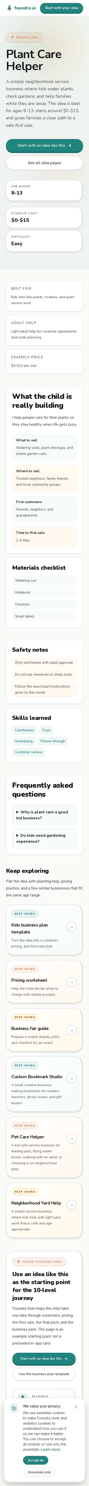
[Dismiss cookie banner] (76, 1407)
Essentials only (39, 1472)
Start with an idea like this (41, 145)
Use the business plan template (44, 1374)
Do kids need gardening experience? (41, 838)
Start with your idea (61, 7)
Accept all (35, 1460)
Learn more (50, 1449)
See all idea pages (44, 163)
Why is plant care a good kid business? (42, 815)
